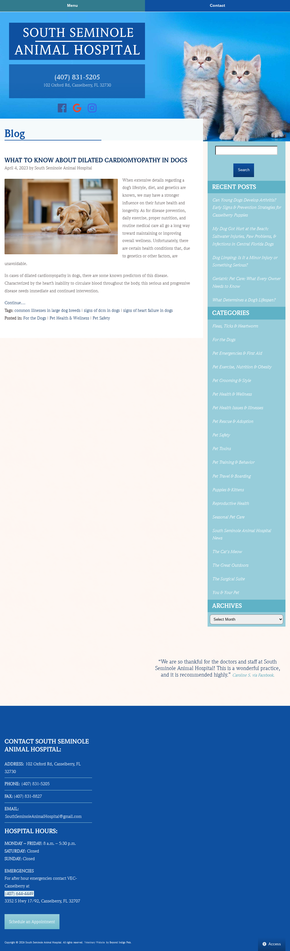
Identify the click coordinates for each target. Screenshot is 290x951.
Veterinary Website (94, 942)
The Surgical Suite (228, 579)
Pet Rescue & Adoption (232, 421)
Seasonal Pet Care (228, 517)
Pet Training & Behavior (233, 462)
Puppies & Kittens (228, 490)
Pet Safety (101, 318)
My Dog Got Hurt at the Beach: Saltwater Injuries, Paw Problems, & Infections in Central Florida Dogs (244, 236)
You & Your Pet (225, 592)
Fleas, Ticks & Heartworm (235, 326)
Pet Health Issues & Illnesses (237, 408)
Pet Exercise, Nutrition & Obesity (241, 367)
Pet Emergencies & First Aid (237, 353)
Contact (217, 5)
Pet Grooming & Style (231, 380)
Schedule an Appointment (32, 922)
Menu (72, 5)
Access (274, 944)
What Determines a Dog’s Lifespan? (244, 300)
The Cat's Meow (227, 552)
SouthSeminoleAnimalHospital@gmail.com (43, 816)
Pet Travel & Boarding (231, 476)
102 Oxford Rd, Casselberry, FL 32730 (77, 85)
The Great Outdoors (230, 565)
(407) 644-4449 (19, 894)
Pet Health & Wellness (69, 318)
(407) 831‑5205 (77, 77)
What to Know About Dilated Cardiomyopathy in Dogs (96, 160)
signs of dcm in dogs (102, 310)
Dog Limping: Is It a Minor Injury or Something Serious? (244, 261)
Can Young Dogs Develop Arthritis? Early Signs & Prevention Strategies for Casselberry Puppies (246, 207)
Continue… (15, 303)
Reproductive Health (230, 503)
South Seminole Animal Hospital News (241, 534)
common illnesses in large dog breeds (47, 310)
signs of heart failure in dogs (148, 310)
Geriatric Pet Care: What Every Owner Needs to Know (246, 282)
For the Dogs (34, 318)
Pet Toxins (221, 449)
